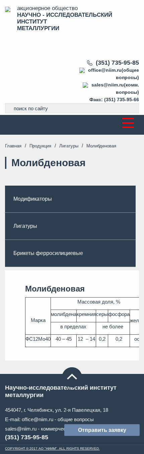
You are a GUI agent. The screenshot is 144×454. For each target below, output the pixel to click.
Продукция (40, 145)
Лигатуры (68, 145)
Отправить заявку (102, 430)
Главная (13, 145)
